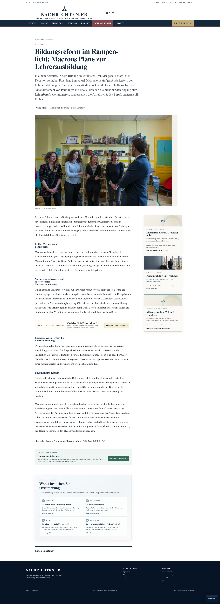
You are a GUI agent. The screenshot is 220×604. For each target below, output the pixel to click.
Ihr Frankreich (183, 23)
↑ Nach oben (211, 598)
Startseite (39, 39)
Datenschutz (126, 575)
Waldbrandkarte (102, 23)
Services (120, 23)
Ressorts (58, 23)
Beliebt (44, 23)
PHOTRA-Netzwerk (32, 590)
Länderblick (166, 578)
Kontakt (125, 578)
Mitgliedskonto (186, 2)
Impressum (126, 572)
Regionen (85, 23)
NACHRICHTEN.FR (43, 569)
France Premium (167, 572)
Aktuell (32, 23)
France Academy (167, 575)
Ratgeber (72, 23)
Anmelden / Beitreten (166, 2)
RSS (163, 581)
